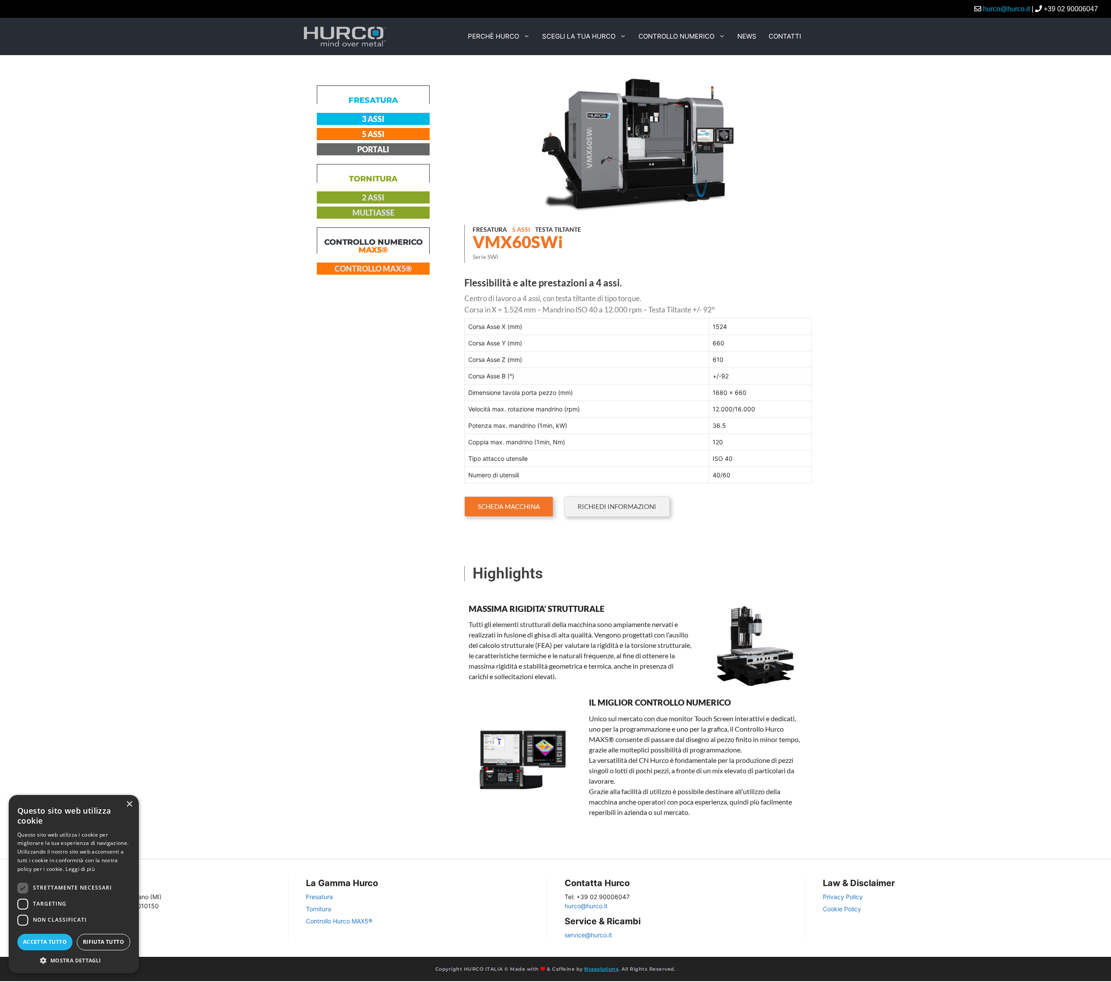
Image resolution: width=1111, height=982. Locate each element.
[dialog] (74, 884)
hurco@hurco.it (1006, 9)
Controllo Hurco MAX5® (339, 921)
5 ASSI (373, 134)
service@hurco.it (588, 935)
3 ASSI (373, 119)
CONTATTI (785, 36)
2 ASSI (373, 197)
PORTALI (373, 149)
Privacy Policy (843, 896)
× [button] (129, 804)
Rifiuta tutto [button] (103, 942)
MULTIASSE (373, 212)
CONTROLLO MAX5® (373, 268)
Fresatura (319, 896)
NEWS (746, 36)
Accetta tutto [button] (45, 942)
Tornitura (318, 909)
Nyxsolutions (601, 969)
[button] (617, 506)
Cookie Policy (842, 909)
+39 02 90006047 (1071, 9)
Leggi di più (80, 869)
